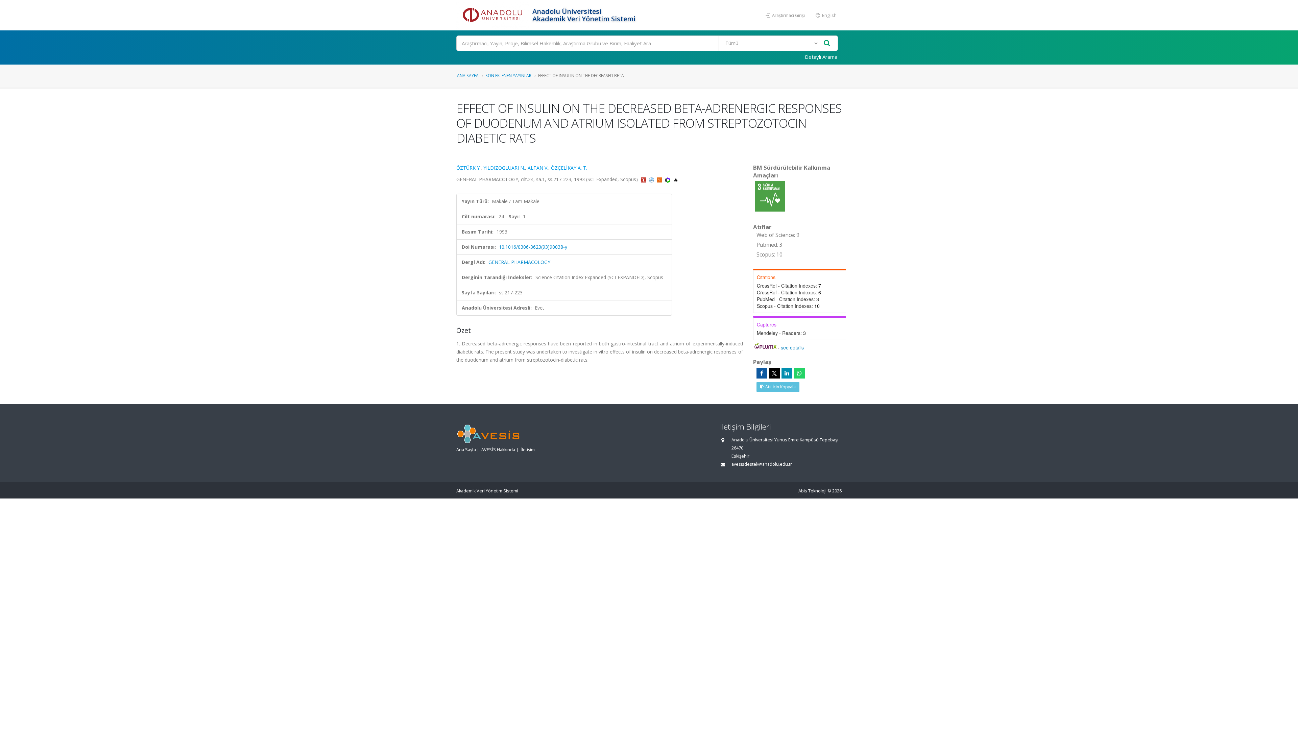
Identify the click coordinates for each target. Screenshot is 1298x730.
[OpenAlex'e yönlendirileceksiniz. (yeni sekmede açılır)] (675, 179)
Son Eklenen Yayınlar (508, 75)
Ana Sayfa (468, 75)
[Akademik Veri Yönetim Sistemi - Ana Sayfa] (493, 15)
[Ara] (827, 43)
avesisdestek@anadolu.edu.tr (761, 464)
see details (792, 347)
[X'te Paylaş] (774, 373)
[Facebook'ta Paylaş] (761, 373)
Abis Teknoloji (812, 491)
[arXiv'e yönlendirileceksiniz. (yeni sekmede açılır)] (644, 179)
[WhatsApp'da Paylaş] (799, 373)
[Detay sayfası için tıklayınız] (770, 196)
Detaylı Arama (821, 56)
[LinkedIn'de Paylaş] (787, 373)
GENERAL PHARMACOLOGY (519, 262)
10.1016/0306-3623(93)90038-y (533, 247)
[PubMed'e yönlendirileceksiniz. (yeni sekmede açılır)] (652, 179)
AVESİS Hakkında (498, 450)
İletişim (528, 450)
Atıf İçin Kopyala (780, 387)
